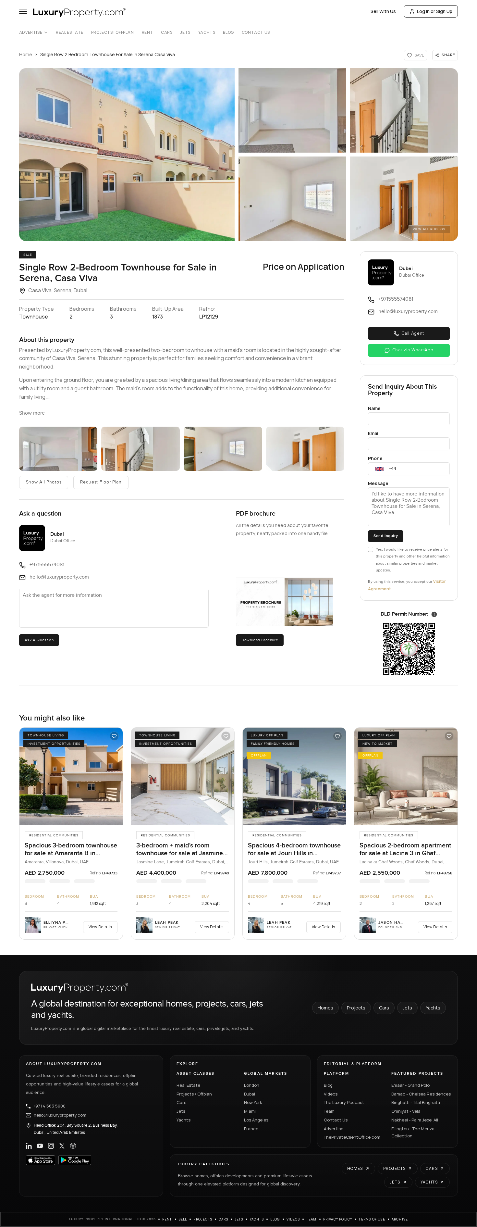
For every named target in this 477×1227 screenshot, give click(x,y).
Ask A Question (39, 640)
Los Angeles (256, 1120)
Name (374, 408)
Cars (166, 32)
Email (374, 433)
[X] (62, 1146)
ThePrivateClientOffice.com (352, 1137)
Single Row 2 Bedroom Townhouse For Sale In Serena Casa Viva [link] (107, 54)
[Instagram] (51, 1146)
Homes (325, 1008)
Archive (400, 1219)
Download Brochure (259, 640)
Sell (183, 1219)
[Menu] (23, 11)
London (251, 1085)
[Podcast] (73, 1146)
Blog (228, 32)
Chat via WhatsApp (413, 350)
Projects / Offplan (194, 1094)
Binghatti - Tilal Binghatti (415, 1102)
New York (253, 1102)
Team (329, 1111)
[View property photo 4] (223, 449)
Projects (356, 1008)
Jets (185, 32)
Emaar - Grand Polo (410, 1085)
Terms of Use (372, 1219)
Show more (32, 413)
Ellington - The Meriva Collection (412, 1132)
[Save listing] (114, 736)
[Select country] (379, 469)
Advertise (30, 32)
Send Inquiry (385, 535)
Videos (330, 1094)
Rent (147, 32)
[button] (127, 154)
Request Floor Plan (101, 482)
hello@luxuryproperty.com (60, 1115)
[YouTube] (40, 1146)
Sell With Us (383, 11)
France (251, 1129)
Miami (250, 1111)
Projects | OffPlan (112, 32)
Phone (375, 458)
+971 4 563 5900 (49, 1106)
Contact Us (256, 32)
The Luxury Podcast (344, 1102)
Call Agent (412, 333)
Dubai (249, 1094)
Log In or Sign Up (434, 11)
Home (25, 54)
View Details (100, 927)
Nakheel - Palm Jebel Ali (414, 1120)
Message (378, 483)
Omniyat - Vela (406, 1111)
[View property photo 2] (58, 449)
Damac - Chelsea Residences (421, 1094)
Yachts (206, 32)
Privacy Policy (337, 1219)
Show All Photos (44, 482)
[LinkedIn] (29, 1146)
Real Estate (69, 32)
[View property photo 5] (305, 449)
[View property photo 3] (140, 449)
